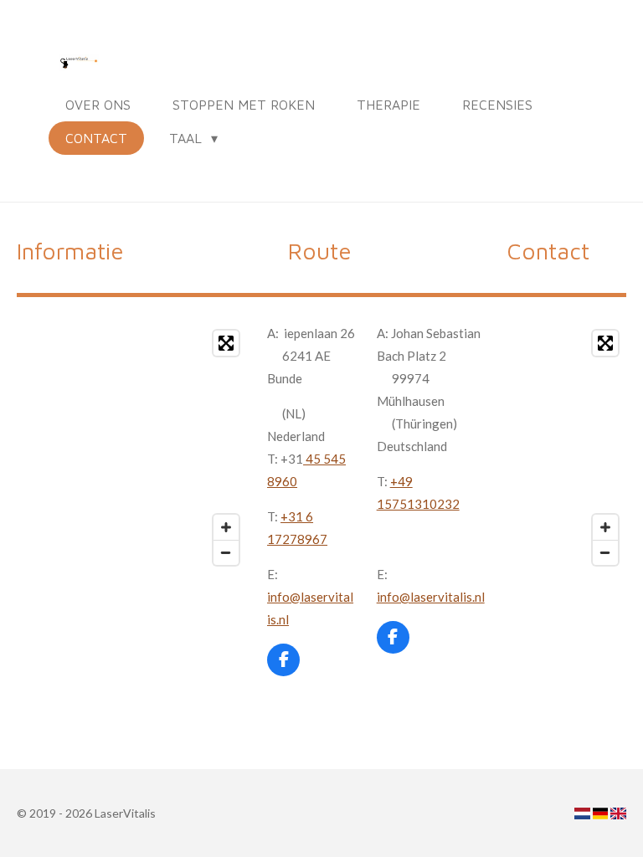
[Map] (192, 447)
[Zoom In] (226, 527)
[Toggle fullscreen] (226, 343)
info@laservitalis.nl (431, 596)
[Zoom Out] (226, 552)
